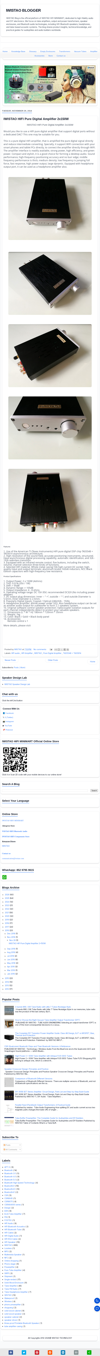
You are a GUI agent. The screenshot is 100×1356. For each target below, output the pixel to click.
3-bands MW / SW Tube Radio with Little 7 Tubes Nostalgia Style (43, 1007)
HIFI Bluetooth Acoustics (15, 1226)
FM (6, 1217)
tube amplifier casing (13, 1326)
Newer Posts (10, 660)
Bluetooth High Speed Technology (19, 1183)
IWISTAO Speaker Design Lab (17, 684)
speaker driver (11, 1320)
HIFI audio (15, 653)
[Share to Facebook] (64, 649)
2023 (7, 905)
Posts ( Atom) (19, 667)
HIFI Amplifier (27, 653)
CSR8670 (8, 1201)
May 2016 (11, 963)
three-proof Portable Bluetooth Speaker (22, 1323)
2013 (7, 985)
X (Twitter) (9, 717)
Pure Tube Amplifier (13, 1270)
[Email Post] (51, 649)
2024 (7, 902)
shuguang (8, 1307)
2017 (7, 927)
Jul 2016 (11, 956)
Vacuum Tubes (80, 51)
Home (5, 51)
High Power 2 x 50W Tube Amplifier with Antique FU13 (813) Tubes (43, 1056)
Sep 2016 (11, 949)
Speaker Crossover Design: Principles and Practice (26, 1069)
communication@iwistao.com (13, 858)
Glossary (32, 51)
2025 (7, 898)
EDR (6, 1211)
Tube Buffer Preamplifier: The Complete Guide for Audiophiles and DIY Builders (49, 1118)
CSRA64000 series (12, 1204)
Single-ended (10, 1279)
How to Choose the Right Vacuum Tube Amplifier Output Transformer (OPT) (47, 1020)
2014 (7, 982)
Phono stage (10, 1264)
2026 (7, 894)
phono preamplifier (12, 1304)
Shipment (8, 1276)
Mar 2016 (11, 970)
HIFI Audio (9, 1223)
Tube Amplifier (10, 1286)
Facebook (9, 713)
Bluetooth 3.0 (10, 1173)
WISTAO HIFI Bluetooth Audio (14, 831)
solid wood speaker (13, 1314)
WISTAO (8, 1295)
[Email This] (55, 649)
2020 (7, 916)
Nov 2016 (11, 937)
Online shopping (11, 1261)
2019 (7, 920)
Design (7, 1208)
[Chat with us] (97, 1308)
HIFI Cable (9, 1233)
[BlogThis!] (58, 649)
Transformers (64, 51)
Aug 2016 (11, 952)
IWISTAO (38, 653)
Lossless (8, 1248)
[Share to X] (61, 649)
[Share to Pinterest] (67, 649)
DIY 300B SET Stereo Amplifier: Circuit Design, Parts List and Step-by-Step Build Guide (52, 1092)
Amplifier (93, 51)
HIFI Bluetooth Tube (13, 1229)
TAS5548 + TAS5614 (72, 653)
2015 (7, 978)
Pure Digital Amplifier (52, 653)
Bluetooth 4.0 (10, 1176)
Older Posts (53, 660)
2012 (7, 989)
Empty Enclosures (47, 51)
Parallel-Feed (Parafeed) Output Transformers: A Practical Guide (42, 1105)
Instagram (9, 721)
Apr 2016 (11, 966)
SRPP (7, 1273)
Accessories (39, 56)
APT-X (7, 1167)
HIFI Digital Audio (11, 1236)
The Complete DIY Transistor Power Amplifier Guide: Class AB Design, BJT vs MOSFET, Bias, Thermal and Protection (55, 1034)
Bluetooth (8, 1170)
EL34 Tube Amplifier (13, 1214)
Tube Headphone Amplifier (16, 1292)
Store (50, 56)
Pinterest (9, 730)
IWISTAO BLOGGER (23, 10)
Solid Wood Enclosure (14, 1283)
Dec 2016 (11, 933)
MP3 (6, 1251)
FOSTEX (8, 1220)
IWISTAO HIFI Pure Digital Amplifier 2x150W (36, 119)
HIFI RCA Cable (11, 1239)
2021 (7, 912)
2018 (7, 923)
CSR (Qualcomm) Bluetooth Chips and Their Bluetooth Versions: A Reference (37, 1046)
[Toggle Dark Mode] (97, 1301)
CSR (6, 1195)
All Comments (11, 1149)
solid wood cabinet (12, 1311)
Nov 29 (12, 940)
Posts (7, 1145)
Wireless (8, 1301)
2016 (7, 930)
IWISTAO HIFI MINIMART (13, 820)
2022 (7, 909)
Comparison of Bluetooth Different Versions (33, 1078)
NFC (6, 1258)
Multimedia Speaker (13, 1254)
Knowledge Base (18, 51)
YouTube (8, 726)
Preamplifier (9, 1267)
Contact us (61, 56)
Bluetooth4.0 (10, 1189)
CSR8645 (8, 1198)
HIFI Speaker (10, 1242)
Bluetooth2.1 (9, 1186)
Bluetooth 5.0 (10, 1180)
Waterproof (9, 1298)
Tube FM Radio (11, 1289)
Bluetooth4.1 (9, 1192)
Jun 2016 (11, 959)
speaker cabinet (11, 1317)
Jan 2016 (11, 974)
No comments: (40, 649)
